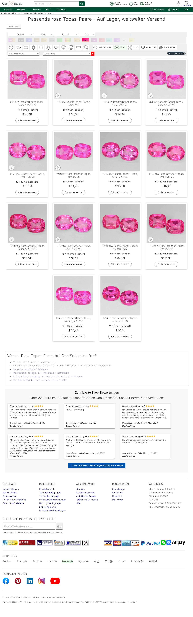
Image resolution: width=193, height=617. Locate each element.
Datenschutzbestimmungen (52, 499)
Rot (102, 40)
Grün (59, 40)
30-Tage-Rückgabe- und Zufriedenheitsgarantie (40, 380)
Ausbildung (61, 10)
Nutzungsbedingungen (50, 503)
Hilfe (48, 9)
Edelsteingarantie (47, 507)
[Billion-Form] (48, 47)
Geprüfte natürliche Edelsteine (30, 369)
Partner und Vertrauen (87, 499)
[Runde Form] (11, 47)
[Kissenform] (70, 47)
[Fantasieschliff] (85, 47)
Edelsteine (22, 9)
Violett (116, 40)
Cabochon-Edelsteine (13, 503)
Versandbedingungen (49, 496)
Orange (77, 40)
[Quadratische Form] (41, 47)
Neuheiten (36, 10)
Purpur (94, 40)
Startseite (8, 10)
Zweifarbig (12, 40)
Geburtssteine (10, 496)
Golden (44, 40)
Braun (37, 40)
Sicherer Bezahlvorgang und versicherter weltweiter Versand (48, 376)
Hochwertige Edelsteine (14, 499)
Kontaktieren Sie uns (86, 496)
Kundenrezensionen (85, 492)
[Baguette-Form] (78, 47)
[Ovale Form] (18, 47)
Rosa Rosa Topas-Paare (85, 40)
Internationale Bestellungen (52, 510)
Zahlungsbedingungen (50, 492)
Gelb (131, 40)
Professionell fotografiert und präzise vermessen (41, 372)
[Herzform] (63, 47)
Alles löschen (175, 53)
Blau (29, 40)
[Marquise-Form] (56, 47)
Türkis (109, 40)
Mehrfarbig (68, 40)
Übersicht (117, 496)
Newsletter (117, 499)
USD (186, 10)
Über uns (80, 489)
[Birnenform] (33, 47)
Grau (52, 40)
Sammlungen (118, 489)
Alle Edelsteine (10, 492)
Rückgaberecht (46, 489)
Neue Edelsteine (11, 489)
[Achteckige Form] (26, 47)
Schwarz (21, 40)
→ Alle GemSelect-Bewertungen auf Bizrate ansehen (97, 465)
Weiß (124, 40)
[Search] (82, 3)
